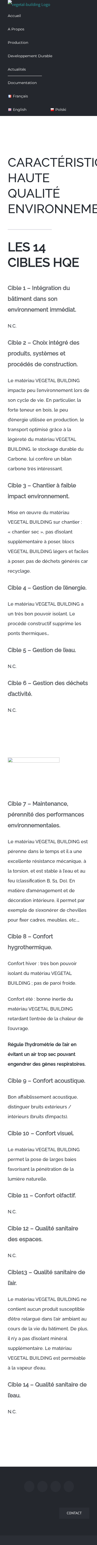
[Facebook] (29, 1486)
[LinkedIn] (69, 1486)
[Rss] (55, 1486)
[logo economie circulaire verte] (33, 759)
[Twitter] (42, 1486)
